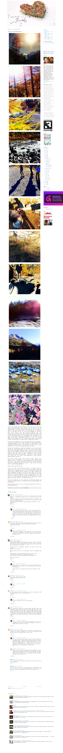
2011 (46, 184)
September (47, 168)
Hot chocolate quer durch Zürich (48, 166)
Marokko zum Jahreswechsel (18, 730)
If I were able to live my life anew (20, 695)
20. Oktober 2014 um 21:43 (21, 590)
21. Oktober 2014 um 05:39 (18, 629)
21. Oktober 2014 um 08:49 (21, 583)
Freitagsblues (16, 700)
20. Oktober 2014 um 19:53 (18, 521)
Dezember (47, 158)
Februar (47, 178)
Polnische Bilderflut (17, 735)
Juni (46, 172)
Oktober (47, 161)
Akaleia (11, 494)
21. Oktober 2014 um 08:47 (21, 620)
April (46, 175)
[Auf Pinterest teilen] (27, 487)
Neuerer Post (10, 686)
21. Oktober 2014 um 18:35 (20, 648)
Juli (46, 171)
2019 (46, 150)
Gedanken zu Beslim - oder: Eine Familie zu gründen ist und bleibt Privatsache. (29, 710)
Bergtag (15, 705)
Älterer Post (38, 686)
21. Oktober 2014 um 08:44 (21, 637)
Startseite (25, 686)
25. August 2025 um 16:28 (17, 666)
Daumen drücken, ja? (17, 715)
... (10, 15)
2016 (46, 154)
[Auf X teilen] (25, 487)
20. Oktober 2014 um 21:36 (18, 575)
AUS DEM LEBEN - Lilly (48, 36)
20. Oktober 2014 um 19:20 (18, 494)
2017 (46, 153)
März (46, 176)
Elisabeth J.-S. (13, 590)
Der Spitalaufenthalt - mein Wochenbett (21, 720)
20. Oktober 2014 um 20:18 (17, 539)
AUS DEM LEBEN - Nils (48, 37)
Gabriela (11, 575)
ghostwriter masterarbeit (15, 668)
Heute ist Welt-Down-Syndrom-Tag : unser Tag (22, 725)
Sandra (11, 521)
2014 (46, 157)
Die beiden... (47, 162)
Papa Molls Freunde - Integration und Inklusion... (23, 740)
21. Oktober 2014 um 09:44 (21, 563)
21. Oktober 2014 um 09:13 (18, 659)
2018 (46, 151)
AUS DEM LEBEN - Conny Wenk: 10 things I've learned (48, 34)
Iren (13, 563)
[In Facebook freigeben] (26, 487)
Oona (11, 539)
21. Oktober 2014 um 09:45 (21, 599)
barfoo (11, 629)
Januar (46, 179)
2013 (46, 181)
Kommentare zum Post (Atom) (17, 688)
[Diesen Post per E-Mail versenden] (23, 487)
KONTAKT (45, 30)
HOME (45, 29)
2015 (46, 155)
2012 (46, 182)
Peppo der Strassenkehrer (48, 164)
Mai (46, 174)
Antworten (12, 518)
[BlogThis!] (24, 487)
